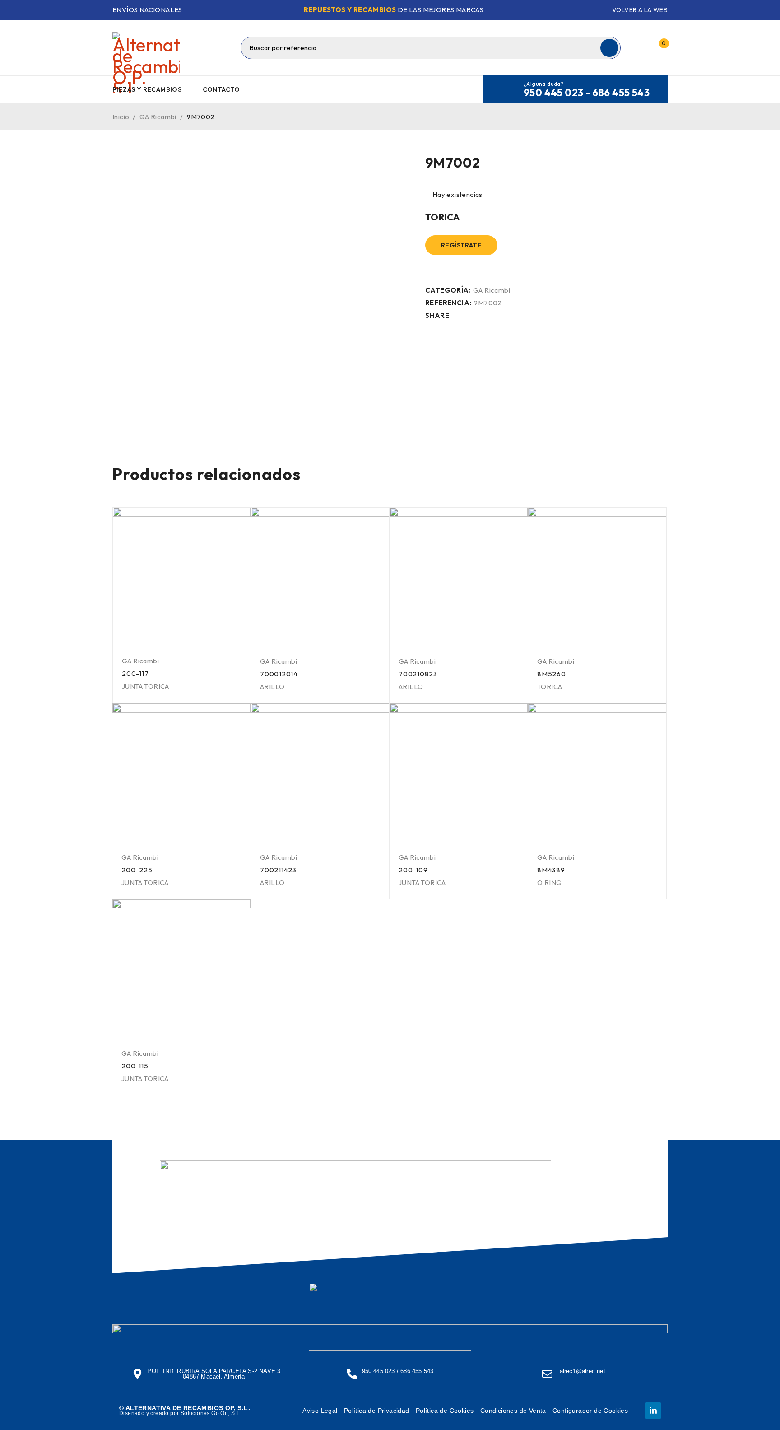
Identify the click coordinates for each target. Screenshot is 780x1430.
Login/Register (640, 48)
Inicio (120, 116)
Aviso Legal (319, 1410)
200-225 (136, 870)
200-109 (413, 870)
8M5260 (551, 674)
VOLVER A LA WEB (640, 10)
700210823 (418, 674)
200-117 (135, 673)
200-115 (134, 1066)
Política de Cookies (445, 1410)
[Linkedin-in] (653, 1410)
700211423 (278, 870)
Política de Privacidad (376, 1410)
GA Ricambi (157, 116)
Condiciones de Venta (513, 1410)
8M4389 (551, 870)
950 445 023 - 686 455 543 (587, 92)
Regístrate (461, 245)
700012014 (279, 674)
